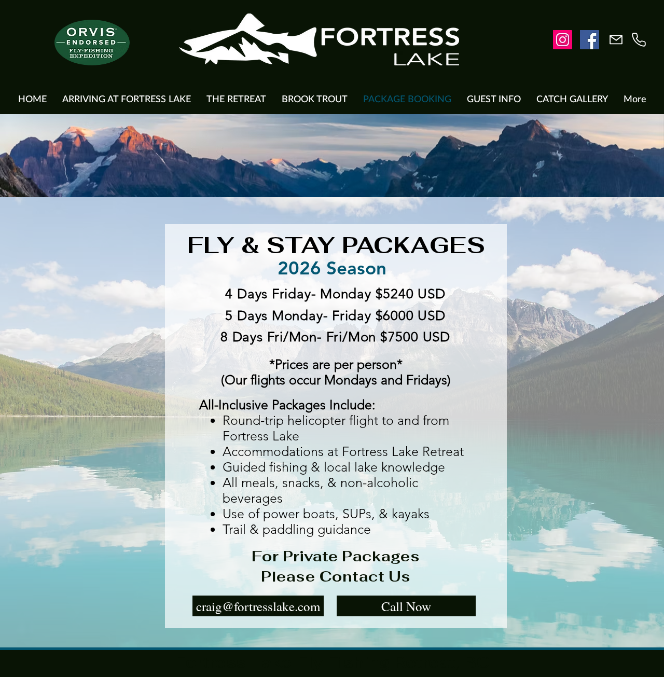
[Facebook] (589, 39)
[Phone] (638, 39)
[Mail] (616, 39)
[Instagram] (562, 39)
